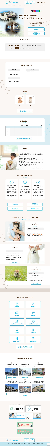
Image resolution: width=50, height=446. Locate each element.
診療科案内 (35, 204)
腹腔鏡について (35, 208)
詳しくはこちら (14, 262)
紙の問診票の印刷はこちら (25, 347)
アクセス (19, 443)
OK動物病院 (25, 395)
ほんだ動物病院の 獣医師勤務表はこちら (23, 138)
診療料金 (22, 443)
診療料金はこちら (25, 111)
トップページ (8, 443)
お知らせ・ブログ (33, 443)
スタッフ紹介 (28, 443)
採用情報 (42, 443)
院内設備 (25, 443)
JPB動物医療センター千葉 (12, 377)
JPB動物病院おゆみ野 (25, 377)
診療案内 (36, 29)
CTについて (15, 208)
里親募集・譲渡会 (38, 443)
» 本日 (41, 125)
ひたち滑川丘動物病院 (38, 377)
